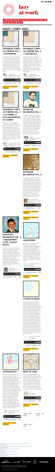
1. (10, 83)
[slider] (18, 80)
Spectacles (23, 20)
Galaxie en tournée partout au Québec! (9, 448)
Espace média (40, 20)
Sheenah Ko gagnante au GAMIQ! (8, 454)
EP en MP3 (13, 423)
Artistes (14, 20)
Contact (12, 22)
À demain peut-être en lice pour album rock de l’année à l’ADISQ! (16, 446)
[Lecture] (5, 80)
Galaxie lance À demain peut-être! (8, 451)
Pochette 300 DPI (6, 86)
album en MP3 (14, 86)
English (19, 22)
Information (6, 88)
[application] (12, 80)
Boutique (31, 20)
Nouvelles (7, 20)
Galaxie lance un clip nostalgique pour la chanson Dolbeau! (14, 443)
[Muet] (15, 80)
